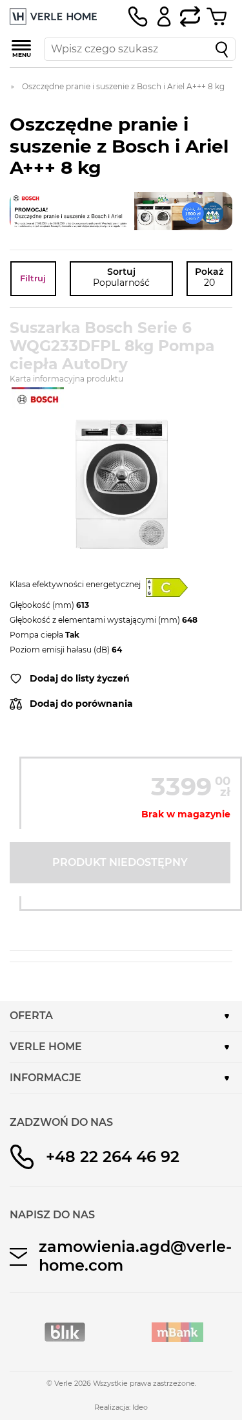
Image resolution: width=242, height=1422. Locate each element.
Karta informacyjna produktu (66, 378)
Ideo (140, 1407)
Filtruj (33, 278)
